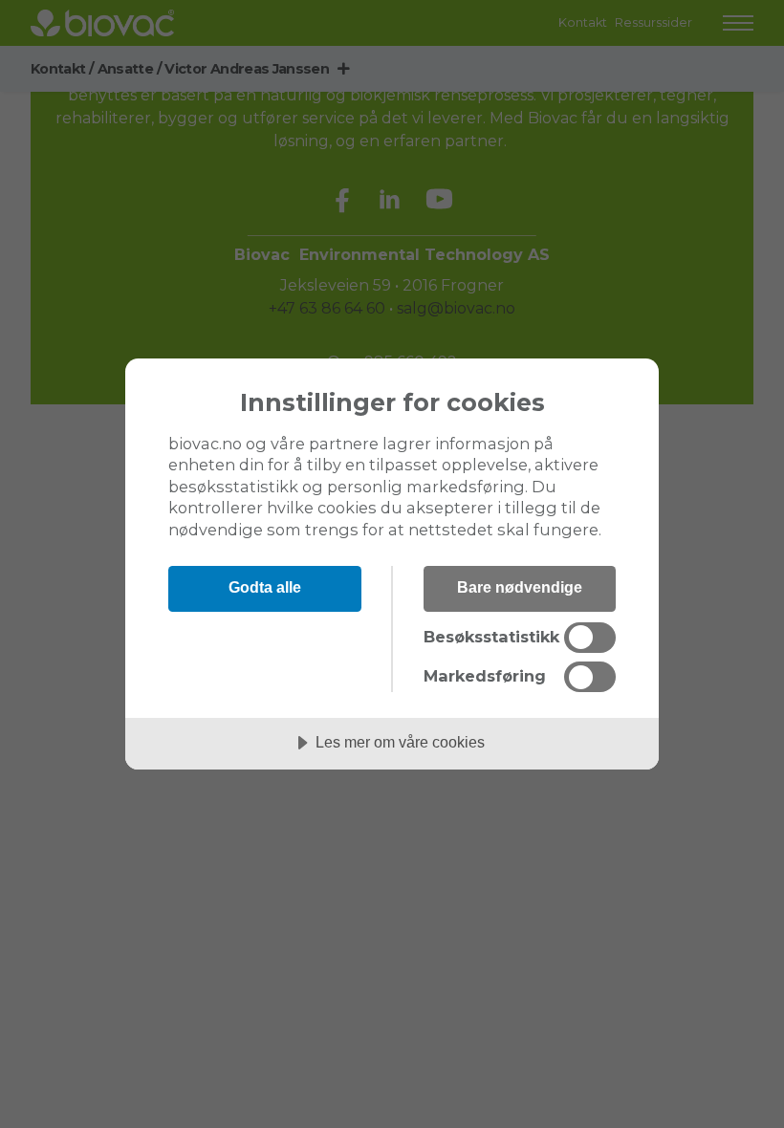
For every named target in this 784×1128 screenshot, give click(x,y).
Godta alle (265, 587)
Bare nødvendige (519, 587)
